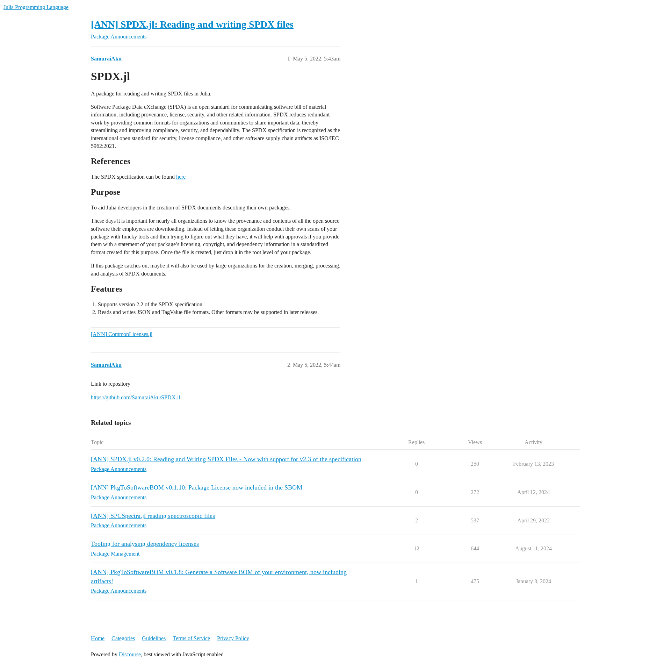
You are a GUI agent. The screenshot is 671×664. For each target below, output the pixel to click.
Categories (123, 638)
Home (97, 638)
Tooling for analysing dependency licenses (145, 543)
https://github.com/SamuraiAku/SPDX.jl (135, 397)
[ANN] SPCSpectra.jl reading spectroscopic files (153, 515)
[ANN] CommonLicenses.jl (121, 334)
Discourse (130, 654)
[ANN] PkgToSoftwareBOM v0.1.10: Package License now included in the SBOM (196, 487)
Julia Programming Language (35, 7)
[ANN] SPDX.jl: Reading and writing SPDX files (192, 24)
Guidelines (154, 638)
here (181, 177)
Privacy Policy (233, 638)
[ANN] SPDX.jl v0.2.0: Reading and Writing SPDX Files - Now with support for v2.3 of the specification (226, 459)
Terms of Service (191, 638)
